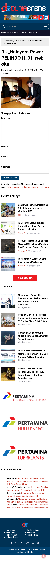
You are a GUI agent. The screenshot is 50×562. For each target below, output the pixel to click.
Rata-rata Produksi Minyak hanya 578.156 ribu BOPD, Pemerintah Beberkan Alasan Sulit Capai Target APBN (27, 481)
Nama (4, 147)
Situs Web (5, 167)
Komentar (5, 118)
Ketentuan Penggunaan (11, 533)
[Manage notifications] (44, 556)
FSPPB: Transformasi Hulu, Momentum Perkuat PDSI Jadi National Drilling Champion (33, 353)
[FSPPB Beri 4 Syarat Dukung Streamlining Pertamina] (8, 264)
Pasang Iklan (32, 535)
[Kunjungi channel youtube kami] (38, 542)
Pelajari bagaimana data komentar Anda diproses (28, 187)
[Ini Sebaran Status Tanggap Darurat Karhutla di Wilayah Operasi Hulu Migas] (8, 228)
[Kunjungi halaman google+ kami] (27, 542)
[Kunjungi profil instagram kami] (33, 542)
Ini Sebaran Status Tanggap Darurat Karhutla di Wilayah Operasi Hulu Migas (32, 226)
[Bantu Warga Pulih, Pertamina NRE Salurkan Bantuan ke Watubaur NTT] (8, 210)
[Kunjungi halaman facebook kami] (11, 542)
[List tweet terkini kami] (21, 542)
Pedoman (31, 532)
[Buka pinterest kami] (16, 542)
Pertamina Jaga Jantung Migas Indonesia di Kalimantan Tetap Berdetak (33, 336)
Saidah (10, 505)
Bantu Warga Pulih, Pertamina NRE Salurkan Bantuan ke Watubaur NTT (33, 208)
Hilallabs (30, 552)
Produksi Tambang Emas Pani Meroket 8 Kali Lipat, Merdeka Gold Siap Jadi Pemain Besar (33, 244)
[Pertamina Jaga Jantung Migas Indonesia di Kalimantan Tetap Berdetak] (8, 338)
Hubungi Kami (12, 537)
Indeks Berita (25, 278)
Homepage (10, 530)
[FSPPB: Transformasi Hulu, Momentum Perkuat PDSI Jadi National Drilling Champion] (8, 356)
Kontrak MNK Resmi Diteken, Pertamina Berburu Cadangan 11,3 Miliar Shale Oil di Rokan (33, 318)
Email (4, 157)
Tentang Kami (33, 530)
